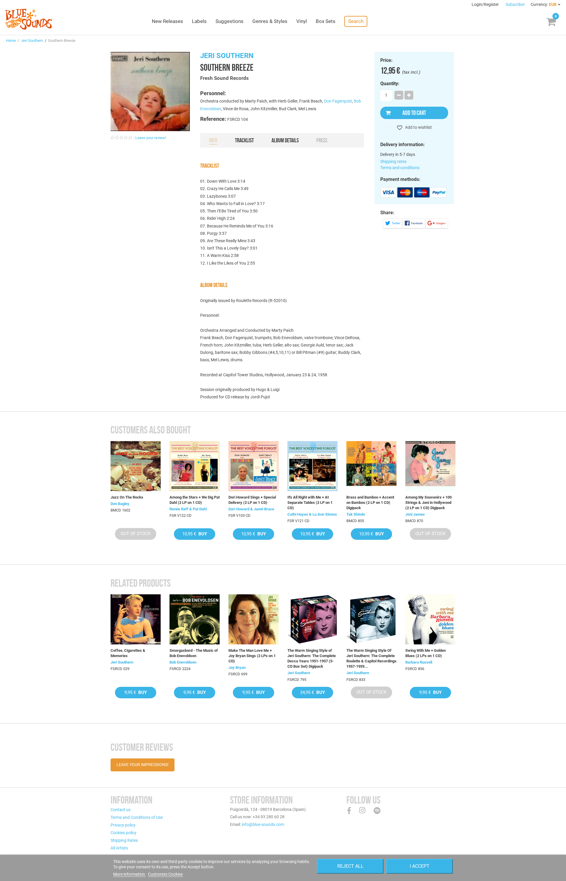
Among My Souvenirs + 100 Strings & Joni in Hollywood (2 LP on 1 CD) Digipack (428, 502)
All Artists (119, 848)
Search (355, 21)
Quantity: (389, 83)
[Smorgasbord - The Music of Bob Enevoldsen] (195, 619)
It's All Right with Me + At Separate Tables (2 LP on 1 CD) (310, 502)
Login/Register (486, 4)
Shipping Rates (124, 840)
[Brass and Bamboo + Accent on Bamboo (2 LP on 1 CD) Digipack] (371, 466)
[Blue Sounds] (28, 19)
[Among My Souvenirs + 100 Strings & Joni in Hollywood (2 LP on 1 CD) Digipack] (430, 466)
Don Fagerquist (338, 101)
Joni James (415, 514)
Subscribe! (515, 4)
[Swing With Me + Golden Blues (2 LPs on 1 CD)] (430, 619)
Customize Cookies (165, 874)
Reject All (350, 866)
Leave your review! (150, 138)
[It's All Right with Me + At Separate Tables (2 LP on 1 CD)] (312, 466)
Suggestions (229, 21)
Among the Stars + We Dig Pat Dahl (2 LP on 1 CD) (195, 500)
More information (129, 874)
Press (321, 140)
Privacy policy (123, 825)
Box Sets (325, 21)
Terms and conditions (399, 167)
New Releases (167, 21)
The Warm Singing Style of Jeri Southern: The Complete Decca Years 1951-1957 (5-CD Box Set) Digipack (311, 658)
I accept (420, 866)
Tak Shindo (355, 514)
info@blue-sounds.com (263, 824)
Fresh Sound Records (224, 78)
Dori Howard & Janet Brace (251, 509)
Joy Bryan (237, 667)
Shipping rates (393, 161)
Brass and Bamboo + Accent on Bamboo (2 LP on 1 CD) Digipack (370, 502)
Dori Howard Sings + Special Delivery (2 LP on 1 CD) (252, 500)
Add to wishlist (418, 127)
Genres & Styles (269, 21)
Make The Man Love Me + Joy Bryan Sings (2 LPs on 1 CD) (252, 655)
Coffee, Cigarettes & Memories (128, 653)
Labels (199, 21)
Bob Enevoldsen (183, 662)
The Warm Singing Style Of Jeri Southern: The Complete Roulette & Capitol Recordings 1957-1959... (371, 658)
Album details (285, 140)
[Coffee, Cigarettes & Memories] (136, 619)
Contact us (121, 809)
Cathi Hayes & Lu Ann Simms (312, 514)
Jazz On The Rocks (127, 497)
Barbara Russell (418, 662)
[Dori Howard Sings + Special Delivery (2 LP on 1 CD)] (253, 466)
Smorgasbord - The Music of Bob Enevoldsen (194, 653)
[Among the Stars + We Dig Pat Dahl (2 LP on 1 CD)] (195, 466)
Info (213, 140)
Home (11, 40)
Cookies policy (123, 832)
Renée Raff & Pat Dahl (188, 509)
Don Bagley (120, 503)
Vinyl (301, 21)
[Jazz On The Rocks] (136, 466)
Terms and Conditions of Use (137, 817)
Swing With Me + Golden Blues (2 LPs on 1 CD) (425, 653)
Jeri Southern (32, 40)
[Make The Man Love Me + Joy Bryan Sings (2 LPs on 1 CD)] (253, 619)
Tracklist (244, 140)
